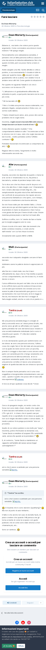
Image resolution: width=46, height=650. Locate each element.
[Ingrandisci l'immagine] (23, 75)
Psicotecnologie (23, 26)
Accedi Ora (23, 588)
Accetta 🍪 (10, 646)
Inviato (18, 40)
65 (11, 313)
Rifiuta (21, 646)
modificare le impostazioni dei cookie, (17, 637)
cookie (21, 632)
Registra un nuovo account (23, 571)
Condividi (12, 603)
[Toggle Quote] (6, 493)
